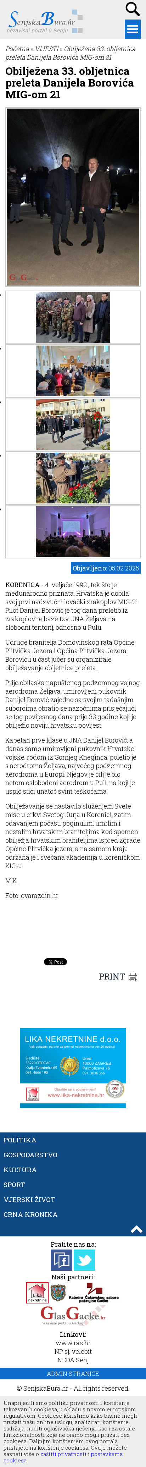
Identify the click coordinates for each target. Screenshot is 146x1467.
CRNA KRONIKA (31, 1214)
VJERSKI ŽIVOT (29, 1199)
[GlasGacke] (73, 1324)
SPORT (14, 1184)
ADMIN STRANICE (73, 1373)
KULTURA (20, 1169)
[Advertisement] (73, 937)
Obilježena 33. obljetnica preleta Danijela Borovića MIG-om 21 (70, 52)
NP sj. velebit (73, 1351)
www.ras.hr (73, 1343)
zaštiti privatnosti (62, 1453)
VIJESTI (46, 48)
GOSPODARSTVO (30, 1154)
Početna (17, 48)
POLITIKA (20, 1139)
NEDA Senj (73, 1360)
